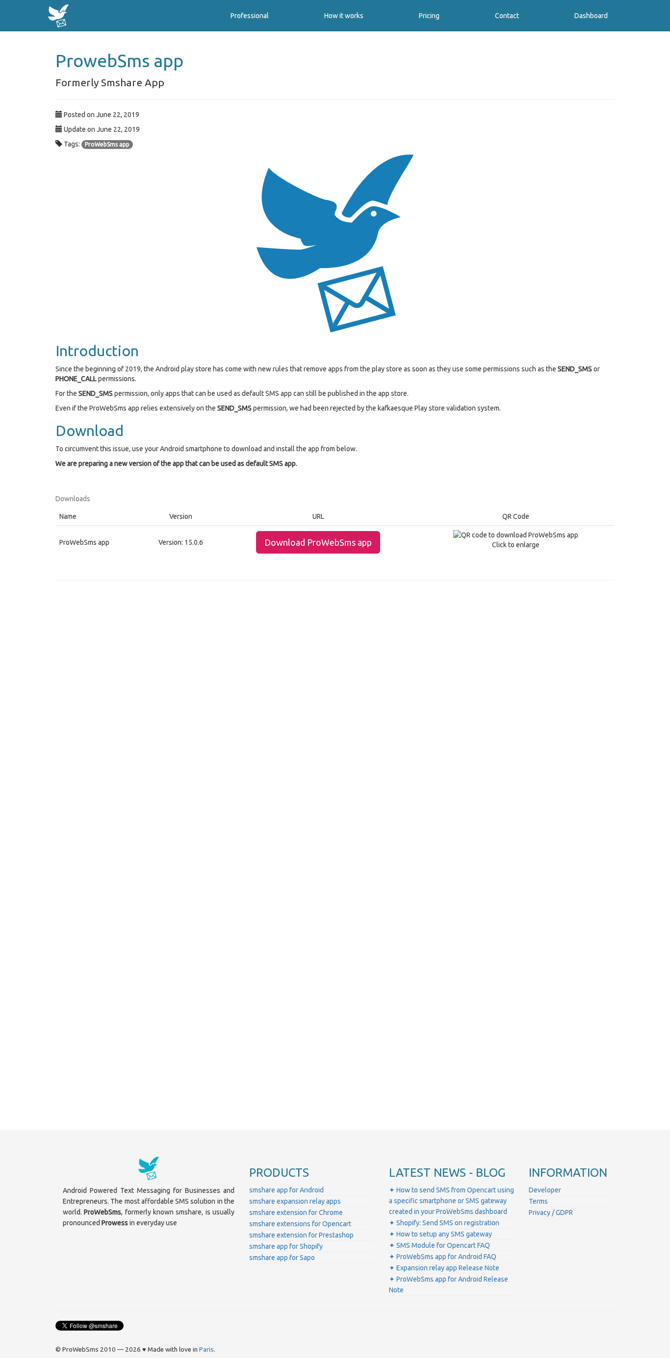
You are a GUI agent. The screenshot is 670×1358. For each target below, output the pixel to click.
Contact (507, 16)
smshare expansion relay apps (295, 1201)
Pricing (429, 16)
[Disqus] (335, 724)
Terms (538, 1201)
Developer (545, 1190)
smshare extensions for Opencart (300, 1224)
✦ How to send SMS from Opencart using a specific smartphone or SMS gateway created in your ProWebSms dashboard (451, 1200)
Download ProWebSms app (318, 542)
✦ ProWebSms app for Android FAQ (442, 1257)
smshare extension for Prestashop (301, 1235)
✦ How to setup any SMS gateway (440, 1234)
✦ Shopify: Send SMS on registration (444, 1223)
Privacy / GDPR (551, 1212)
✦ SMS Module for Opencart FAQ (439, 1245)
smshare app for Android (286, 1190)
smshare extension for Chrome (296, 1212)
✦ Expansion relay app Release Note (444, 1268)
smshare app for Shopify (286, 1246)
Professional (250, 16)
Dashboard (591, 16)
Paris (206, 1349)
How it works (343, 16)
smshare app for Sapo (282, 1257)
